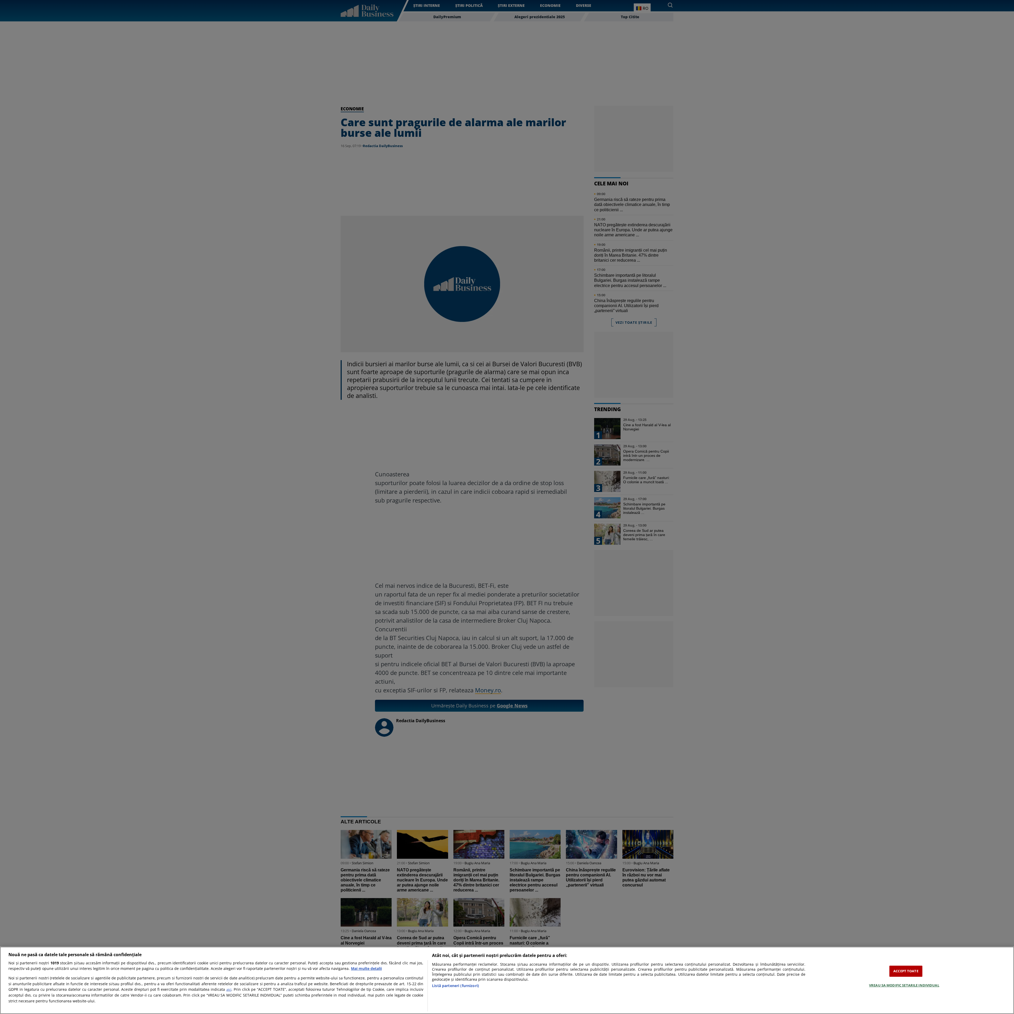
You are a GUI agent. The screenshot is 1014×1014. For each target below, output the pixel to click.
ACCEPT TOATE (905, 971)
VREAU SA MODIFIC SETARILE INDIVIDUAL (904, 985)
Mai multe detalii (366, 968)
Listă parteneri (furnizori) (455, 985)
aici (228, 989)
